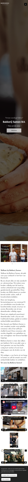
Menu (25, 4)
